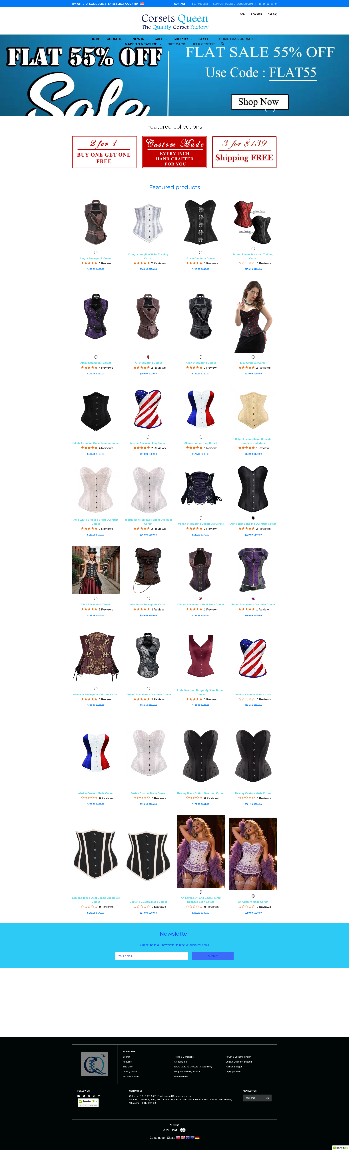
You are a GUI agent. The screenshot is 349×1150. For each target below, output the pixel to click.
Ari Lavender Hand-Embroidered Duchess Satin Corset (201, 899)
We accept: (174, 1125)
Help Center (203, 44)
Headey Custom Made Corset (253, 793)
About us (127, 1062)
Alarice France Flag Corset (200, 443)
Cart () (272, 14)
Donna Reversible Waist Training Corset (253, 256)
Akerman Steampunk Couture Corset (95, 694)
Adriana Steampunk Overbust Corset (148, 694)
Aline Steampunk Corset (96, 604)
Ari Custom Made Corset (253, 901)
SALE (159, 39)
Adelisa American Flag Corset (148, 443)
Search (126, 1057)
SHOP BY (181, 39)
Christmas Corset (236, 39)
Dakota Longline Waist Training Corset (96, 443)
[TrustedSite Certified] (88, 1102)
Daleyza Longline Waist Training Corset (148, 256)
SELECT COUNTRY (126, 3)
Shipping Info (180, 1062)
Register (256, 14)
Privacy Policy (130, 1071)
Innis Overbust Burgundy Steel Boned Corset (200, 692)
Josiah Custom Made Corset (148, 793)
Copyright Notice (234, 1071)
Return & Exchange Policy (238, 1057)
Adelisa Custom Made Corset (253, 694)
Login (242, 14)
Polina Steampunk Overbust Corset (253, 604)
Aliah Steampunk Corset (201, 362)
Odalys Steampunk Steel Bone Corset (200, 604)
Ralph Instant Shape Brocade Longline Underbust (253, 441)
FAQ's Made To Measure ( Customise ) (193, 1066)
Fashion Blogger (234, 1066)
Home (95, 39)
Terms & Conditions (184, 1057)
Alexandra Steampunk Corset (148, 604)
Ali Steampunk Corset (148, 362)
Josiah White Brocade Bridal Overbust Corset (148, 521)
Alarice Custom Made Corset (95, 793)
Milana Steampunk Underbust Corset (201, 523)
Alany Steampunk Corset (95, 362)
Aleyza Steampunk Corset (96, 258)
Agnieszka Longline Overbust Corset (253, 523)
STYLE (204, 39)
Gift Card (176, 44)
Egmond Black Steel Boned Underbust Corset (96, 899)
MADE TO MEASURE (141, 44)
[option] (174, 61)
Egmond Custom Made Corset (148, 901)
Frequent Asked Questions (187, 1071)
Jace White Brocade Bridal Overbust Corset (95, 521)
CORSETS (115, 39)
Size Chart (128, 1066)
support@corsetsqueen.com (233, 4)
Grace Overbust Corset (200, 258)
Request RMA (181, 1076)
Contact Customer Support (239, 1062)
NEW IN (139, 39)
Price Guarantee (131, 1076)
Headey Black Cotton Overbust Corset (200, 793)
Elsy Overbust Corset (253, 362)
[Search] (222, 46)
